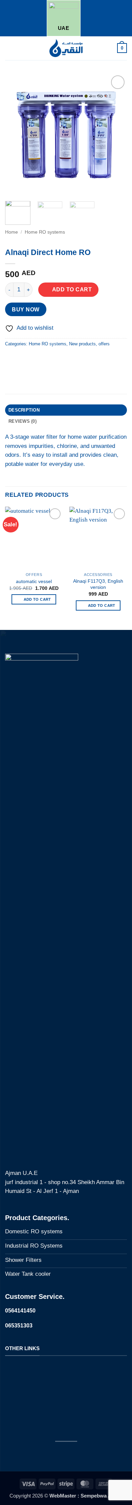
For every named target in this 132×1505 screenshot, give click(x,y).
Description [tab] (24, 410)
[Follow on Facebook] (46, 1454)
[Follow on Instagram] (59, 1454)
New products (82, 343)
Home (11, 232)
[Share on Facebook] (24, 359)
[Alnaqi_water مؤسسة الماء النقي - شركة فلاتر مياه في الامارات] (66, 48)
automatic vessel (34, 581)
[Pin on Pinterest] (49, 359)
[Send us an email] (85, 1454)
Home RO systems (45, 232)
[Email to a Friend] (37, 359)
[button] (9, 47)
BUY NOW (25, 309)
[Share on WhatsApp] (11, 359)
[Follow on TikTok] (72, 1454)
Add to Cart (72, 289)
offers (104, 343)
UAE (63, 28)
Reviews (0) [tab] (22, 421)
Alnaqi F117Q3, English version (98, 584)
